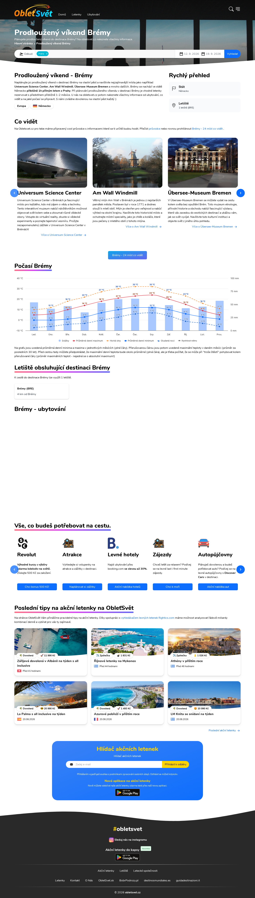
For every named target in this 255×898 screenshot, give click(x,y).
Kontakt (75, 880)
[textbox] (50, 53)
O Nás (89, 880)
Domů (62, 14)
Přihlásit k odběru (175, 764)
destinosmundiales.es (157, 880)
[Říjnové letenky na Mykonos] (127, 642)
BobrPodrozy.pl (128, 880)
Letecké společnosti (145, 871)
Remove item (46, 54)
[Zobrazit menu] (238, 9)
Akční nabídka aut (218, 587)
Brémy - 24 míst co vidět (207, 129)
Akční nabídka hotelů (127, 587)
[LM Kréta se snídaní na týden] (204, 695)
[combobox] (105, 54)
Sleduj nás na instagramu (130, 840)
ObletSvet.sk (106, 880)
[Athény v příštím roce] (204, 642)
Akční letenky (106, 871)
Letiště (124, 871)
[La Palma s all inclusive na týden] (50, 695)
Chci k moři (173, 587)
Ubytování (93, 14)
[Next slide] (240, 193)
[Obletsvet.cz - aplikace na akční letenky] (127, 792)
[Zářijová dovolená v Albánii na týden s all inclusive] (50, 642)
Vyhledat (232, 54)
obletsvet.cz (133, 892)
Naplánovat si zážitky (82, 587)
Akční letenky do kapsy (127, 850)
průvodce (154, 129)
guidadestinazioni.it (188, 880)
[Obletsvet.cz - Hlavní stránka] (33, 9)
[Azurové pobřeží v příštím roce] (127, 695)
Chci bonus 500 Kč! (37, 587)
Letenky (76, 14)
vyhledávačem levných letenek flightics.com (147, 618)
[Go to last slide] (14, 193)
